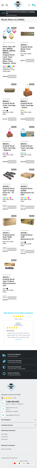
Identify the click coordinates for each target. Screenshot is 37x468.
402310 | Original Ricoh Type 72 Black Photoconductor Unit (9, 281)
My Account (4, 439)
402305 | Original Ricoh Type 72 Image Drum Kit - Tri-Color (9, 190)
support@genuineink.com (13, 415)
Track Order (4, 436)
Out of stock (12, 76)
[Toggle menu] (2, 5)
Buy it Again (4, 434)
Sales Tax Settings (6, 449)
